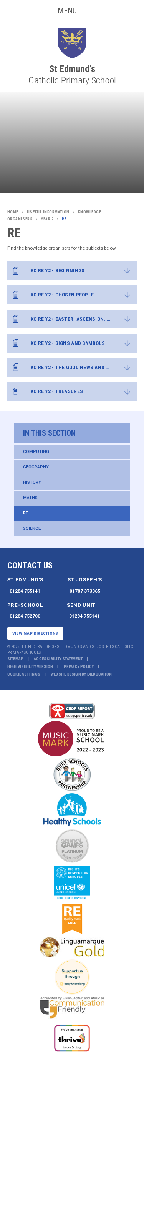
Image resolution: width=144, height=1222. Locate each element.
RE (25, 513)
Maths (30, 497)
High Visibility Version (30, 666)
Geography (36, 466)
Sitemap (15, 658)
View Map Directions (35, 633)
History (32, 482)
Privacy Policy (79, 666)
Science (32, 528)
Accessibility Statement (58, 658)
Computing (36, 451)
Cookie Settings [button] (23, 674)
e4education (99, 674)
